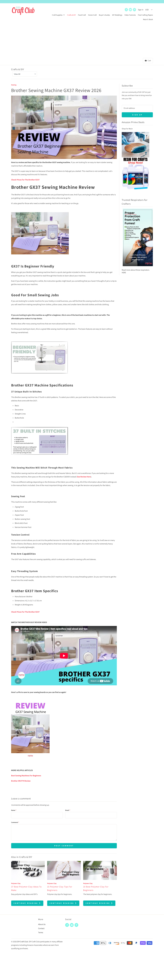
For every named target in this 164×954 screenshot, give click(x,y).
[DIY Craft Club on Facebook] (126, 9)
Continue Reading (26, 903)
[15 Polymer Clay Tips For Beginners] (64, 870)
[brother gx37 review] (40, 255)
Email (67, 810)
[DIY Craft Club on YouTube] (130, 9)
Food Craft (82, 15)
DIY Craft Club (22, 941)
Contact (41, 928)
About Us (42, 924)
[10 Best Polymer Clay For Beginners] (100, 870)
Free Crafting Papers (145, 15)
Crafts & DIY (71, 15)
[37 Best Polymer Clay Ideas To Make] (28, 870)
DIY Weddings (117, 15)
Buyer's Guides (104, 15)
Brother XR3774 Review (20, 781)
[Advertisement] (82, 40)
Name (13, 810)
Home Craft (92, 15)
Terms (40, 932)
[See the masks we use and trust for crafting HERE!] (138, 267)
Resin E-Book (148, 19)
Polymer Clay (16, 883)
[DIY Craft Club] (23, 12)
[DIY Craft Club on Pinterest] (134, 9)
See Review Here (84, 476)
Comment (15, 822)
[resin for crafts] (135, 191)
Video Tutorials (130, 15)
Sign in (140, 9)
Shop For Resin (127, 128)
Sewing (13, 85)
